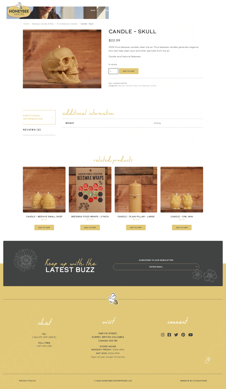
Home (26, 23)
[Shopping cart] (214, 10)
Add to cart (129, 71)
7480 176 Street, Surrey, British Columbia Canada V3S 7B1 (108, 337)
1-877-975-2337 (44, 346)
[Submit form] (196, 267)
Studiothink (200, 380)
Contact (187, 10)
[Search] (208, 10)
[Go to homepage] (19, 10)
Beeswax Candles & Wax (43, 23)
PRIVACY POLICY (27, 380)
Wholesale (171, 10)
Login (200, 10)
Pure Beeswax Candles (67, 23)
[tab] (39, 117)
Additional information (33, 117)
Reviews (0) (32, 129)
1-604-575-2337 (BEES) (44, 337)
